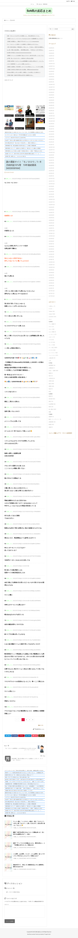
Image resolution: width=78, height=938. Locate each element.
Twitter (52, 311)
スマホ (51, 339)
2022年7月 (51, 160)
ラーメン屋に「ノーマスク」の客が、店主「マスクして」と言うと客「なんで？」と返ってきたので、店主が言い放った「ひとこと (29, 823)
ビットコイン (53, 352)
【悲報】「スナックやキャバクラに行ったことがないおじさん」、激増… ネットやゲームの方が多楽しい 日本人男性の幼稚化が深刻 (25, 781)
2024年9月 (51, 92)
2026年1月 (51, 61)
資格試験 (52, 421)
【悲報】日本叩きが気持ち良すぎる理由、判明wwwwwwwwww (22, 69)
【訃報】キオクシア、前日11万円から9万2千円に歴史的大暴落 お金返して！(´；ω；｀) (23, 153)
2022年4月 (51, 168)
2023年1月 (51, 144)
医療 (51, 373)
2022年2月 (51, 173)
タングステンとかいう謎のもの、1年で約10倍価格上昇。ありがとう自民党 (20, 135)
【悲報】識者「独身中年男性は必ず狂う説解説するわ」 (20, 75)
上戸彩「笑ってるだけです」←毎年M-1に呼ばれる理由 (20, 58)
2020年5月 (51, 217)
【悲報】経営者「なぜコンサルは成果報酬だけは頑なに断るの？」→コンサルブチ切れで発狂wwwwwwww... (33, 61)
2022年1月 (51, 176)
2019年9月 (51, 238)
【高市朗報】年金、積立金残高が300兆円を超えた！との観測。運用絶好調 (20, 145)
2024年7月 (51, 97)
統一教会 (52, 409)
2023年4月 (51, 136)
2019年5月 (51, 249)
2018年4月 (51, 283)
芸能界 (51, 416)
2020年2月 (51, 225)
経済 (51, 406)
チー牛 (52, 342)
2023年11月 (52, 118)
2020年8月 (51, 209)
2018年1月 (51, 288)
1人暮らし (52, 306)
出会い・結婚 (53, 370)
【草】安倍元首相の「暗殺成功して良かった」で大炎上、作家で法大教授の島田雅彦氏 (27, 47)
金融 (51, 427)
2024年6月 (51, 100)
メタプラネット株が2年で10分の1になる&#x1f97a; (15, 137)
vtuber (52, 314)
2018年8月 (51, 272)
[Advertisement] (24, 92)
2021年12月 (51, 178)
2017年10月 (52, 296)
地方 (51, 375)
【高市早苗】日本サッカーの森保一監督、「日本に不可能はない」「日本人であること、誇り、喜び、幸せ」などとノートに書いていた (25, 788)
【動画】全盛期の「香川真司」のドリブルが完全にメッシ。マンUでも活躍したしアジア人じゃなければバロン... (34, 66)
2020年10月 (52, 204)
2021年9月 (51, 186)
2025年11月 (52, 66)
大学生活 (52, 378)
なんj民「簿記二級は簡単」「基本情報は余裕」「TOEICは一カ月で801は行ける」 (27, 50)
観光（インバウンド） (55, 419)
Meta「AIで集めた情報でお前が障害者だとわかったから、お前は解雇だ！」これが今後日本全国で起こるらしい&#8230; (25, 786)
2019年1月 (51, 259)
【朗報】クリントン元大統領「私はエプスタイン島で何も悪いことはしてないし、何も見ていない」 (31, 55)
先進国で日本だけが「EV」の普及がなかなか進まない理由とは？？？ (19, 775)
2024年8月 (51, 95)
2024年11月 (52, 87)
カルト (51, 329)
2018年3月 (51, 285)
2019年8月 (51, 241)
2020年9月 (51, 207)
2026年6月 (51, 53)
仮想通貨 (52, 365)
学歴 (51, 381)
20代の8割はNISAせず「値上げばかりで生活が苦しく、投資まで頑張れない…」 (21, 142)
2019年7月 (51, 243)
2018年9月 (51, 270)
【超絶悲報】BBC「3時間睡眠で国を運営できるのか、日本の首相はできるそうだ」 (22, 783)
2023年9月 (51, 123)
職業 (50, 412)
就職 (51, 386)
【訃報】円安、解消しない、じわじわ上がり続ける (15, 156)
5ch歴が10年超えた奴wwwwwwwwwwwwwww (19, 52)
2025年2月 (51, 82)
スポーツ (52, 337)
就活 (51, 383)
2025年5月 (51, 79)
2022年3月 (51, 170)
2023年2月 (51, 142)
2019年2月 (51, 256)
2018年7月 (51, 275)
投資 (51, 388)
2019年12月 (52, 230)
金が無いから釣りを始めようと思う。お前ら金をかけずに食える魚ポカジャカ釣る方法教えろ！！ (25, 779)
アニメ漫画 (52, 324)
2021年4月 (51, 194)
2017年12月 (51, 290)
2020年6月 (51, 215)
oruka (42, 729)
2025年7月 (51, 74)
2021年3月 (51, 196)
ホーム (7, 20)
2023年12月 (52, 115)
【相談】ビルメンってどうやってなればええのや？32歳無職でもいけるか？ (25, 38)
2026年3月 (51, 55)
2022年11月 (51, 149)
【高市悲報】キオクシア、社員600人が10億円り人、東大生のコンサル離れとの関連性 (23, 148)
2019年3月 (51, 254)
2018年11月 (51, 264)
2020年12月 (52, 199)
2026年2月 (51, 58)
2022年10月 (52, 152)
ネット (52, 345)
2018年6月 (51, 277)
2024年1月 (51, 113)
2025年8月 (51, 71)
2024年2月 (51, 110)
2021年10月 (52, 183)
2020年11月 (52, 202)
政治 (50, 391)
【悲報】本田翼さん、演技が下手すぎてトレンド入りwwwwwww (23, 41)
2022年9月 (51, 155)
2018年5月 (51, 280)
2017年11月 (51, 293)
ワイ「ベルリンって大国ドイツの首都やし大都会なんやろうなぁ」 (23, 44)
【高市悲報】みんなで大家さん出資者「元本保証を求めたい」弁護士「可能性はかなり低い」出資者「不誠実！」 (25, 151)
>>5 (5, 273)
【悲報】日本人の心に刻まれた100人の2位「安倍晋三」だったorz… (19, 790)
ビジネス (52, 350)
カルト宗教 (52, 331)
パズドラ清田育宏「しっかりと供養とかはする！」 (19, 64)
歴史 (51, 401)
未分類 (13, 20)
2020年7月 (51, 212)
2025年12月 (52, 63)
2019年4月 (51, 251)
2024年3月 (51, 108)
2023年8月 (51, 126)
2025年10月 (52, 68)
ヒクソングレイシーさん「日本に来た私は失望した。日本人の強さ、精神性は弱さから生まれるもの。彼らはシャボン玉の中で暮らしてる (25, 770)
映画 (51, 396)
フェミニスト (53, 355)
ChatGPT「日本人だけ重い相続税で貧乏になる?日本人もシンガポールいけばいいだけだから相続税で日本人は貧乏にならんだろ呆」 (25, 140)
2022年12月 (52, 147)
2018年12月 (52, 262)
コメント (6, 904)
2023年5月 (51, 134)
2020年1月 (51, 228)
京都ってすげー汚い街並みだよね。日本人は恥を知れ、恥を (17, 777)
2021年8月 (51, 189)
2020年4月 (51, 220)
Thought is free (47, 934)
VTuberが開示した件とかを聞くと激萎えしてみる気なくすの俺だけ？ (24, 72)
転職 (51, 424)
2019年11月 (51, 233)
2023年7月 (51, 129)
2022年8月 (51, 157)
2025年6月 (51, 76)
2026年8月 (51, 48)
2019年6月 (51, 246)
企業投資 (52, 368)
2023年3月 (51, 139)
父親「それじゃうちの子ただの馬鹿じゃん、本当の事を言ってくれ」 (23, 35)
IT (50, 308)
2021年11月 (51, 181)
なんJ (50, 319)
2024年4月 (51, 105)
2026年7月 (51, 50)
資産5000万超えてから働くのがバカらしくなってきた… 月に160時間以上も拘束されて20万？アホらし (25, 132)
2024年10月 (52, 89)
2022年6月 (51, 162)
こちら (61, 38)
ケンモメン (52, 334)
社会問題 (52, 404)
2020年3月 (51, 223)
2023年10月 (52, 121)
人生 (50, 360)
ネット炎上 (53, 347)
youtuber (52, 316)
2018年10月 (52, 267)
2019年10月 (52, 236)
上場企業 (52, 358)
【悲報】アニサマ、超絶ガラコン (22, 128)
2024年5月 (51, 102)
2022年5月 (51, 165)
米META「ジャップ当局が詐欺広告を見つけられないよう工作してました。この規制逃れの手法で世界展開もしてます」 (25, 772)
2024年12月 (52, 84)
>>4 (5, 228)
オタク (51, 326)
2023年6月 (51, 131)
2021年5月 (51, 191)
